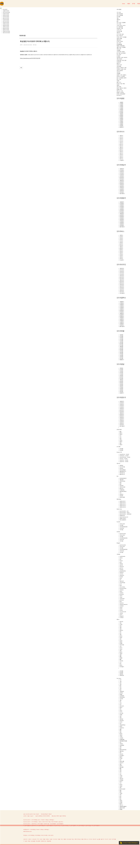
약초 (120, 742)
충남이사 (121, 148)
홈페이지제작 (122, 808)
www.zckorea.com (124, 517)
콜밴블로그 (122, 127)
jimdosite (122, 594)
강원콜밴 (121, 124)
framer (121, 560)
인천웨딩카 (122, 171)
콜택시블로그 (122, 326)
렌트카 (121, 434)
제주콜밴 (121, 125)
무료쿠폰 (121, 495)
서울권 (128, 3)
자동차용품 (119, 66)
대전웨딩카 (122, 176)
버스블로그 (122, 260)
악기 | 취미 (119, 54)
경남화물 (121, 352)
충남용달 (121, 381)
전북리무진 (122, 287)
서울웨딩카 (122, 168)
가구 (120, 679)
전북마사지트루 (6, 24)
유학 (120, 771)
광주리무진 (122, 278)
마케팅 (121, 714)
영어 (120, 639)
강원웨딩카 (122, 190)
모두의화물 (81, 825)
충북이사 (121, 150)
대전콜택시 (122, 309)
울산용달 (121, 377)
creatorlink (122, 598)
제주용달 (121, 391)
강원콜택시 (122, 323)
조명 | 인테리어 (120, 70)
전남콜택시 (122, 322)
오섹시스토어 (122, 523)
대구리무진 (122, 272)
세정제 (121, 735)
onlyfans (122, 589)
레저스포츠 (122, 706)
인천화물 (121, 337)
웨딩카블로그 (122, 193)
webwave (122, 575)
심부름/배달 (122, 739)
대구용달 (121, 372)
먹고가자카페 (122, 467)
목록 (21, 67)
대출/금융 (121, 479)
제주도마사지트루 (6, 32)
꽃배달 (121, 694)
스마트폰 (121, 738)
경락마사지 (89, 54)
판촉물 (121, 802)
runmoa (121, 573)
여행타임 (121, 465)
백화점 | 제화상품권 (121, 45)
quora (121, 614)
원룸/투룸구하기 (123, 471)
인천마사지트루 (6, 13)
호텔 (120, 650)
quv (120, 559)
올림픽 (121, 757)
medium (121, 592)
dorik (121, 578)
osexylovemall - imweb (125, 457)
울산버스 (121, 244)
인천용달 (121, 371)
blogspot (122, 616)
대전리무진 (122, 275)
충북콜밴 (121, 116)
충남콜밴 (121, 115)
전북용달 (121, 387)
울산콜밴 (121, 111)
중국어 (121, 665)
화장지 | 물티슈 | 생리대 (121, 88)
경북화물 (121, 351)
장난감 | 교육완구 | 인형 (121, 67)
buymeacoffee (123, 588)
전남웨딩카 (122, 189)
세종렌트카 (122, 413)
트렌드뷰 (121, 468)
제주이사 (121, 158)
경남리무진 (122, 286)
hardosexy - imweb (124, 455)
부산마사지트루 (6, 19)
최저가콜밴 (40, 823)
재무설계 (121, 778)
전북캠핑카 (122, 221)
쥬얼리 (121, 786)
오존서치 (25, 839)
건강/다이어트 (122, 481)
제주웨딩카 (122, 192)
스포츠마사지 (36, 54)
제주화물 (121, 358)
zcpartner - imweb (124, 460)
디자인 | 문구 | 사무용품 (121, 37)
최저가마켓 (122, 644)
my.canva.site (123, 611)
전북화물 (121, 353)
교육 (120, 688)
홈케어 (71, 54)
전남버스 (121, 255)
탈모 (120, 796)
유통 (120, 770)
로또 (120, 633)
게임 (117, 18)
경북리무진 (122, 284)
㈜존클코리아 (122, 515)
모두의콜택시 (73, 825)
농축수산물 (122, 761)
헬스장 (121, 652)
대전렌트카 (122, 408)
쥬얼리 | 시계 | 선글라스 (121, 75)
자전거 (121, 777)
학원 (120, 690)
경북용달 (121, 384)
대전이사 (121, 142)
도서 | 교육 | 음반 (120, 34)
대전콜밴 (121, 109)
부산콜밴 (121, 108)
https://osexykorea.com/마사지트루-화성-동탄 (30, 58)
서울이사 (121, 135)
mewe (121, 607)
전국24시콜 (46, 823)
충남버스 (121, 248)
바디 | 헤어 (119, 43)
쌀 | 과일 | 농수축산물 (121, 53)
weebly (121, 613)
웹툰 (120, 659)
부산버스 (121, 241)
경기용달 (121, 369)
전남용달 (121, 388)
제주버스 (121, 258)
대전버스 (121, 242)
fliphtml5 (122, 581)
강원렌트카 (122, 423)
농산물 (121, 643)
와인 (120, 631)
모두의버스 (57, 825)
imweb (121, 610)
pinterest (122, 600)
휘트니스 (121, 805)
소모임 (121, 736)
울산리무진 (122, 277)
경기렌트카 (122, 402)
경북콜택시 (122, 317)
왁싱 (74, 54)
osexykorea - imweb (124, 454)
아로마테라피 (62, 54)
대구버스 (121, 239)
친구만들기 (122, 666)
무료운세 (121, 494)
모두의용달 (88, 825)
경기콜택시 (122, 303)
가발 (120, 681)
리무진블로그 (122, 293)
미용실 (121, 653)
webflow (122, 572)
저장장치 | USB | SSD (121, 69)
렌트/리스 (121, 488)
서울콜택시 (122, 301)
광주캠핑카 (122, 212)
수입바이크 (122, 727)
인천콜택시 (122, 304)
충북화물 (121, 349)
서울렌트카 (122, 401)
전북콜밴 (121, 121)
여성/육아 (121, 485)
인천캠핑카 (122, 205)
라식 (120, 704)
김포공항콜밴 (60, 823)
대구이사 (121, 140)
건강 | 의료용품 (120, 15)
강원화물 (121, 356)
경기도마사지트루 (6, 12)
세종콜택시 (122, 313)
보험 (120, 628)
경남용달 (121, 385)
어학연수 (121, 743)
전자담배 (121, 780)
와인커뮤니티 (122, 472)
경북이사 (121, 151)
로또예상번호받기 (123, 478)
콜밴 (120, 431)
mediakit (122, 605)
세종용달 (121, 379)
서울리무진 (122, 268)
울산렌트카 (122, 410)
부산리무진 (122, 274)
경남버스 (121, 252)
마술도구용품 (119, 38)
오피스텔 (69, 839)
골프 (117, 21)
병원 (120, 484)
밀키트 (121, 726)
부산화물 (121, 340)
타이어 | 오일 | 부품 (121, 83)
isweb (121, 608)
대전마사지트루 (6, 15)
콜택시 (121, 433)
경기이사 (121, 137)
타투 (120, 794)
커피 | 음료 (119, 86)
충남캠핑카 (122, 215)
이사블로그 (122, 160)
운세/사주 (121, 762)
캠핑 (120, 790)
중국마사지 (56, 54)
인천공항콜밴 (53, 823)
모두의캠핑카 (50, 825)
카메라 (118, 80)
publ (121, 562)
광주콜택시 (122, 312)
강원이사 (121, 157)
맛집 (120, 623)
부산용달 (121, 374)
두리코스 (67, 54)
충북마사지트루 (6, 29)
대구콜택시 (122, 306)
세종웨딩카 (122, 180)
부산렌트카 (122, 407)
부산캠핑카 (122, 207)
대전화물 (121, 342)
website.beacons (123, 604)
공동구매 (60, 821)
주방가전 (118, 72)
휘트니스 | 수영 (120, 91)
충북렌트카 (122, 416)
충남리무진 (122, 281)
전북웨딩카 (122, 187)
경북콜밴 (121, 118)
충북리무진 (122, 283)
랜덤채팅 (121, 674)
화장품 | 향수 (119, 89)
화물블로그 (122, 359)
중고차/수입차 (122, 789)
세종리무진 (122, 280)
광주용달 (121, 378)
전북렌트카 (122, 420)
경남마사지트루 (6, 25)
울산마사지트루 (6, 18)
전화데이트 (122, 675)
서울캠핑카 (122, 202)
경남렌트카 (122, 418)
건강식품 (118, 16)
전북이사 (121, 154)
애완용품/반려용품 (123, 741)
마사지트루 (5, 9)
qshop (121, 557)
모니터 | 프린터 (120, 41)
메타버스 (121, 630)
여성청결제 (122, 745)
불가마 (121, 733)
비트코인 (121, 621)
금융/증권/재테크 (123, 491)
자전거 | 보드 (119, 64)
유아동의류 (119, 61)
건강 (120, 682)
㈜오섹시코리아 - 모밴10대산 (125, 514)
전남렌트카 (122, 421)
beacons (122, 603)
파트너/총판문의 (123, 519)
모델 (120, 717)
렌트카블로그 (122, 426)
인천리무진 (122, 271)
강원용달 (121, 390)
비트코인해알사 (123, 469)
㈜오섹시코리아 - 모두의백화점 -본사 (31, 819)
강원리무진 (122, 290)
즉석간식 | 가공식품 (121, 76)
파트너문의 (50, 835)
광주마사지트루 (6, 21)
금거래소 (121, 693)
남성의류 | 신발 (120, 28)
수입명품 (118, 50)
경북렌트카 (122, 417)
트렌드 (121, 637)
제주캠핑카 (122, 225)
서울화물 (121, 335)
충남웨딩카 (122, 181)
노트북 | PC (119, 29)
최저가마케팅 (44, 835)
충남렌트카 (122, 414)
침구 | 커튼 (119, 79)
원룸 (120, 764)
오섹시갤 (121, 529)
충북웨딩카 (122, 183)
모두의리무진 (65, 825)
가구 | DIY (119, 12)
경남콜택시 (122, 319)
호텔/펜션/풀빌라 (123, 806)
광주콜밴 (121, 112)
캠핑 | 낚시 (119, 82)
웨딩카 (121, 444)
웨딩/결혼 (121, 767)
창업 (120, 482)
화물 (120, 438)
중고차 (121, 636)
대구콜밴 (121, 106)
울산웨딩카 (122, 177)
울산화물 (121, 343)
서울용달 (121, 368)
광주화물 (121, 345)
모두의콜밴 (27, 825)
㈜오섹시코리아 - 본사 (124, 511)
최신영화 (121, 450)
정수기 (121, 781)
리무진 (121, 440)
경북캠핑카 (122, 218)
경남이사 (121, 153)
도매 (120, 646)
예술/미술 (121, 751)
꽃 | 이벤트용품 (120, 27)
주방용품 (118, 73)
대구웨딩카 (122, 173)
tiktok (121, 591)
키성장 (121, 793)
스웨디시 (42, 54)
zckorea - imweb (123, 458)
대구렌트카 (122, 405)
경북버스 (121, 251)
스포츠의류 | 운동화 (121, 51)
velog (121, 597)
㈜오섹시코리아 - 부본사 (124, 512)
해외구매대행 (54, 821)
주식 (120, 662)
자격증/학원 (122, 490)
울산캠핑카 (122, 210)
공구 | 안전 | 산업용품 (121, 22)
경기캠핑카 (122, 203)
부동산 (121, 649)
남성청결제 (122, 695)
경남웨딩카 (122, 186)
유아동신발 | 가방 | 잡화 (121, 60)
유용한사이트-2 (123, 502)
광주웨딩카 (122, 179)
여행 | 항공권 (119, 59)
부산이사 (121, 141)
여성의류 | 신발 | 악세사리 (122, 57)
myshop (121, 569)
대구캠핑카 (122, 206)
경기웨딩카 (122, 170)
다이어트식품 (119, 31)
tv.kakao (122, 617)
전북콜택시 (122, 320)
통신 (120, 797)
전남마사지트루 (6, 22)
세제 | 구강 (119, 48)
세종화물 (121, 346)
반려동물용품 (119, 44)
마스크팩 (121, 713)
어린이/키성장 (122, 487)
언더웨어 (118, 56)
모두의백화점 (31, 835)
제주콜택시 (122, 325)
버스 (120, 436)
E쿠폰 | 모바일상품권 (121, 93)
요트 (120, 759)
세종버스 (121, 247)
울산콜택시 (122, 310)
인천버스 (121, 238)
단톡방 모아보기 (123, 518)
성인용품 (121, 448)
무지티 (121, 722)
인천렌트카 (122, 404)
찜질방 (121, 642)
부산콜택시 (122, 307)
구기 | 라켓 (119, 24)
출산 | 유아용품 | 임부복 (121, 77)
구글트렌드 (122, 691)
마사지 (121, 640)
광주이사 (121, 145)
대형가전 (118, 32)
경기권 (133, 3)
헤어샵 (78, 839)
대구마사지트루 (6, 16)
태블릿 (118, 85)
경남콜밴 (121, 119)
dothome (122, 566)
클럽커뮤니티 (122, 474)
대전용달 (121, 375)
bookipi (121, 576)
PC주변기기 (119, 95)
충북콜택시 (122, 316)
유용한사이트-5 (123, 507)
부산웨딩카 (122, 174)
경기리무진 (122, 270)
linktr (121, 585)
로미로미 (46, 54)
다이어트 (121, 660)
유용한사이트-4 (123, 505)
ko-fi (121, 584)
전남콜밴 (121, 122)
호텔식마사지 (84, 54)
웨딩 (29, 841)
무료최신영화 (122, 497)
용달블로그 (122, 393)
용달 (120, 443)
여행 (120, 627)
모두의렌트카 (96, 825)
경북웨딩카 (122, 184)
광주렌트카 (122, 411)
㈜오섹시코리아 (123, 533)
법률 (120, 656)
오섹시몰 (121, 525)
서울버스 (121, 235)
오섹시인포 (122, 528)
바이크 (121, 647)
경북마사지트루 (6, 27)
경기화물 (121, 336)
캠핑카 (121, 441)
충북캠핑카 (122, 216)
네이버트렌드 (122, 697)
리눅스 (121, 710)
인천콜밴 (121, 105)
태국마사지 (51, 54)
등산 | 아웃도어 (120, 35)
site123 (121, 565)
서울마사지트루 (6, 11)
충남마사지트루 (6, 28)
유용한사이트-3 (123, 504)
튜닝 (120, 799)
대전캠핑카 (122, 209)
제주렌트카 (122, 424)
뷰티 (120, 663)
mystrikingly (122, 582)
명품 (120, 655)
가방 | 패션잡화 (120, 13)
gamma (121, 568)
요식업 (121, 624)
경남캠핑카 (122, 219)
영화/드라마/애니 (123, 749)
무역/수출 (121, 720)
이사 (120, 437)
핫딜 (49, 821)
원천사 (121, 765)
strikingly (51, 819)
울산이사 (121, 144)
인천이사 (121, 138)
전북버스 (121, 254)
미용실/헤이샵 (122, 725)
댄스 (120, 701)
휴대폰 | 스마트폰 (120, 92)
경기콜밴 (121, 103)
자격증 (121, 776)
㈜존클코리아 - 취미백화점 (29, 829)
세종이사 (121, 147)
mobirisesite (122, 556)
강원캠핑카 (122, 223)
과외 (120, 687)
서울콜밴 (121, 102)
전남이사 (121, 156)
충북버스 (121, 249)
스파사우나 (78, 54)
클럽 (120, 792)
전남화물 (121, 355)
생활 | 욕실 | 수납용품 (121, 47)
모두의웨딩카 (42, 825)
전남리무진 (122, 288)
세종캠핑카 (122, 213)
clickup (121, 563)
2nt (120, 579)
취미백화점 (37, 835)
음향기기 (118, 63)
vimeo (121, 595)
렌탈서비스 (119, 40)
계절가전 (118, 19)
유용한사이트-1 (123, 501)
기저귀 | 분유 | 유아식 (121, 25)
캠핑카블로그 (122, 226)
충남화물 (121, 348)
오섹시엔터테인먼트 (123, 526)
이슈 (120, 774)
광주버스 (121, 245)
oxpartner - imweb (124, 461)
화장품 (121, 658)
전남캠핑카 (122, 222)
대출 (120, 634)
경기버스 (121, 236)
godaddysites (123, 571)
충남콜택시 (122, 314)
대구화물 (121, 339)
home (123, 3)
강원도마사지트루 (6, 31)
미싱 (120, 723)
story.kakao (122, 587)
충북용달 (121, 382)
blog (121, 601)
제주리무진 (122, 291)
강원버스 (121, 257)
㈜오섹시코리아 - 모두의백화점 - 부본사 (32, 821)
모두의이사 (34, 825)
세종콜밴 (121, 114)
